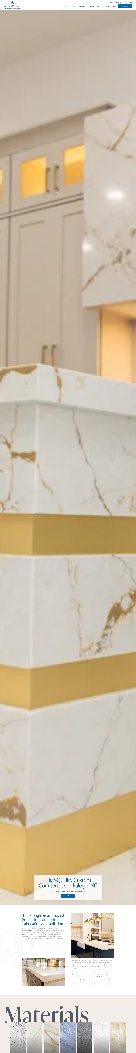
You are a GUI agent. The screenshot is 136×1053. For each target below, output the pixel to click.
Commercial (91, 6)
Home (66, 6)
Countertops (81, 6)
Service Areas (106, 6)
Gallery (99, 6)
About (72, 6)
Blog (114, 6)
